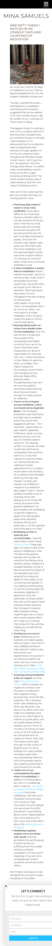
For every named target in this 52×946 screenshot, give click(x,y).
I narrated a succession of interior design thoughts (29, 789)
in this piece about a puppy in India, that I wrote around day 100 (29, 668)
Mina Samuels (26, 15)
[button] (46, 5)
